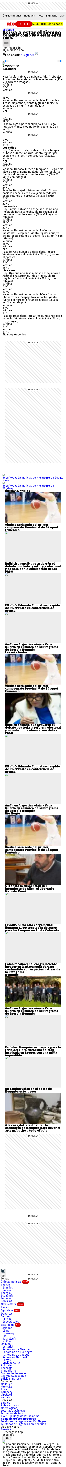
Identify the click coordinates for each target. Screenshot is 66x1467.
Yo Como (8, 1341)
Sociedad (8, 29)
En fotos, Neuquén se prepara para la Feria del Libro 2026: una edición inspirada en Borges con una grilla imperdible (33, 1051)
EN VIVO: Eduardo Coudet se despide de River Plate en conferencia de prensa (32, 607)
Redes (5, 1307)
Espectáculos (11, 1321)
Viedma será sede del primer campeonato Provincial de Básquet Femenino (31, 527)
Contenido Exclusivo (13, 1373)
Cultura (5, 1316)
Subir (7, 1438)
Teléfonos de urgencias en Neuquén (23, 1424)
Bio (4, 1336)
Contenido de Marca (13, 1376)
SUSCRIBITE (47, 24)
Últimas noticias (12, 15)
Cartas (7, 1360)
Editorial (8, 1346)
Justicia (7, 1290)
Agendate (10, 1310)
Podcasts (6, 1368)
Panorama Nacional (15, 1357)
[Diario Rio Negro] (4, 1441)
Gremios (8, 1287)
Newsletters (12, 1304)
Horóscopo (9, 1333)
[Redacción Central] (6, 40)
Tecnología (9, 1338)
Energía (6, 1293)
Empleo (5, 1402)
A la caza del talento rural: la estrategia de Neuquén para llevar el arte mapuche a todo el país (32, 1127)
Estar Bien (10, 1324)
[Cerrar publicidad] (3, 1271)
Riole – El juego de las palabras (20, 1416)
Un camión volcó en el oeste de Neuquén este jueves (28, 1090)
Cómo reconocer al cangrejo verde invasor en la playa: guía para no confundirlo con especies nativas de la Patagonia (32, 968)
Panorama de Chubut (16, 1354)
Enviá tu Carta (11, 1362)
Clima (6, 1330)
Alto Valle (6, 1386)
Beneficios (7, 1429)
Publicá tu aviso (10, 1405)
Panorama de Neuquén (17, 1349)
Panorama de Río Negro (17, 1352)
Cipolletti (6, 1394)
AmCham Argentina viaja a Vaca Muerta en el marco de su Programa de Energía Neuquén (31, 647)
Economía (7, 1295)
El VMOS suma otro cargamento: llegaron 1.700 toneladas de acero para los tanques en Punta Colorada (32, 927)
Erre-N (7, 1319)
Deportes (7, 1313)
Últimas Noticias (14, 1281)
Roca (40, 15)
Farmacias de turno (13, 1413)
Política (5, 1285)
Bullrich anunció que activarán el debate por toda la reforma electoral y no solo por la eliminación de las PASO (33, 567)
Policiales (7, 1365)
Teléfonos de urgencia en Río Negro (23, 1421)
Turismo (6, 1298)
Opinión (6, 1344)
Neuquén (29, 15)
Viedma (5, 1397)
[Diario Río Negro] (19, 24)
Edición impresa (11, 1378)
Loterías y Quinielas (13, 1410)
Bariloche (51, 15)
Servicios (6, 1301)
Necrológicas (9, 1408)
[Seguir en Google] (4, 63)
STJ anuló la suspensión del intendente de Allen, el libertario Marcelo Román (29, 888)
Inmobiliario (8, 1370)
